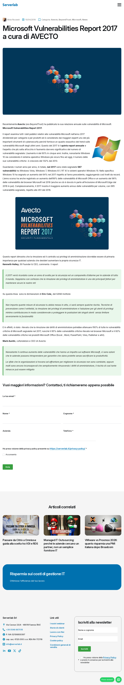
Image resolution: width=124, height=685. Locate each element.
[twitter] (14, 650)
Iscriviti (84, 649)
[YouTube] (9, 650)
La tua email (9, 396)
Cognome (68, 413)
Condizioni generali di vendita (60, 646)
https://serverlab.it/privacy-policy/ (67, 448)
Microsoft (76, 19)
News (85, 19)
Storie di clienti (57, 628)
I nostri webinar (57, 623)
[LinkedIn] (4, 650)
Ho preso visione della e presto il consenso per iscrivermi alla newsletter (98, 660)
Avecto (54, 19)
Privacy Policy (56, 636)
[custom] (19, 650)
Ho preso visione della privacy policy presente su (45, 448)
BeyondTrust (65, 19)
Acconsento (10, 454)
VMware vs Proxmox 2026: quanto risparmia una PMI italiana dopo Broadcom (101, 543)
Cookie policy (56, 640)
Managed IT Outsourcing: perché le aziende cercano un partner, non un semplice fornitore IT (61, 545)
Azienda (6, 431)
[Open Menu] (119, 5)
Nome (6, 413)
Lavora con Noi (57, 632)
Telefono (68, 431)
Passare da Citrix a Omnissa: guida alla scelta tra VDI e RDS (20, 541)
